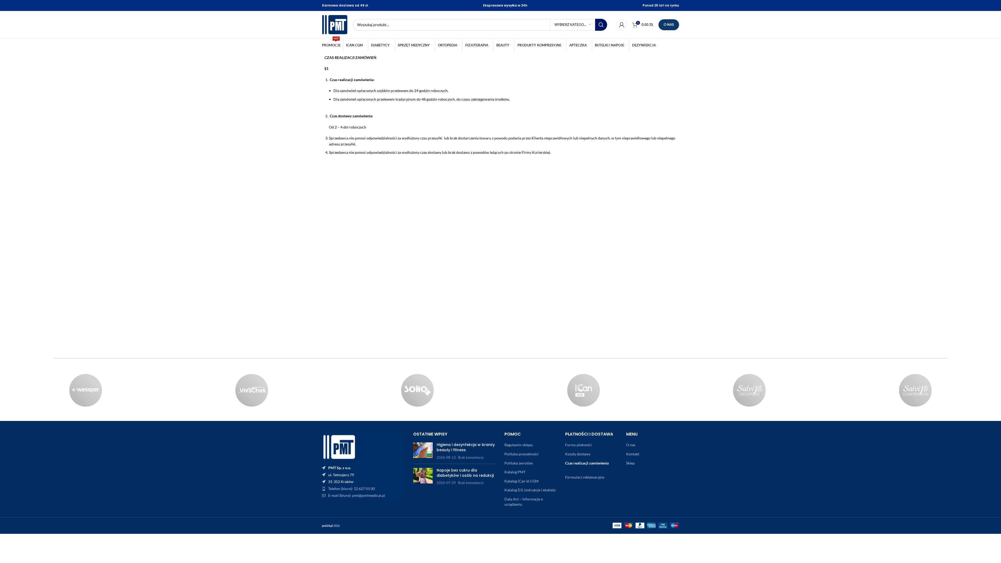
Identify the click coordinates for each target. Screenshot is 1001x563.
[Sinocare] (583, 390)
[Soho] (417, 390)
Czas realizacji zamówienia (587, 463)
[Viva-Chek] (252, 390)
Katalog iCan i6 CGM (521, 481)
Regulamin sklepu (518, 445)
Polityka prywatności (521, 454)
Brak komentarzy (471, 458)
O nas (669, 24)
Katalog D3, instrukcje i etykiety (530, 490)
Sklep (630, 463)
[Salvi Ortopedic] (750, 390)
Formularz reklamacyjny (585, 477)
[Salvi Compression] (915, 390)
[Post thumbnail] (423, 451)
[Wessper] (86, 390)
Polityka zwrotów (518, 463)
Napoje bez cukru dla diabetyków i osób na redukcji (465, 473)
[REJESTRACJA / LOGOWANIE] (622, 25)
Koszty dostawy (577, 454)
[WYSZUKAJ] (601, 25)
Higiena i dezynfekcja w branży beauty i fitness (466, 447)
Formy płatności (578, 445)
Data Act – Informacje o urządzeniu (523, 501)
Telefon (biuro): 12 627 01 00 (351, 488)
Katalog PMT (515, 472)
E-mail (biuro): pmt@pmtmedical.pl (356, 495)
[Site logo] (334, 24)
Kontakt (632, 454)
